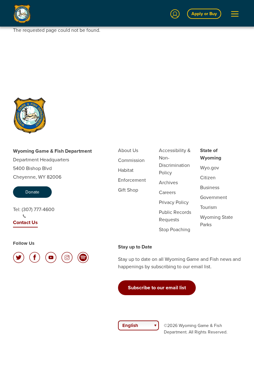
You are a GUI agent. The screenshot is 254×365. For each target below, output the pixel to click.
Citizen (208, 177)
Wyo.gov (209, 167)
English (130, 325)
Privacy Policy (174, 202)
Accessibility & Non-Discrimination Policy (174, 161)
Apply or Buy (204, 14)
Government (213, 197)
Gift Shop (128, 189)
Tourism (208, 207)
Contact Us (25, 222)
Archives (168, 182)
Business (209, 187)
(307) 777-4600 (38, 209)
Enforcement (132, 180)
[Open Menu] (235, 14)
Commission (131, 160)
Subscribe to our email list (157, 287)
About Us (128, 150)
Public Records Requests (175, 216)
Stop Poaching (174, 229)
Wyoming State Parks (216, 221)
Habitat (126, 170)
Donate (32, 192)
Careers (167, 192)
